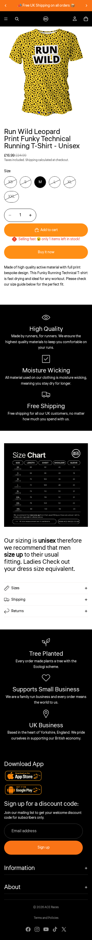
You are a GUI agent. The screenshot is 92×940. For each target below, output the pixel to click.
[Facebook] (28, 929)
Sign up (44, 847)
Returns (17, 611)
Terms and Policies (46, 918)
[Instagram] (37, 929)
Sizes (15, 588)
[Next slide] (86, 5)
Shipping (18, 599)
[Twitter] (64, 929)
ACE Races (51, 907)
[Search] (16, 18)
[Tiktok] (55, 929)
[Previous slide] (5, 5)
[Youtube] (46, 929)
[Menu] (6, 19)
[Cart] (85, 18)
